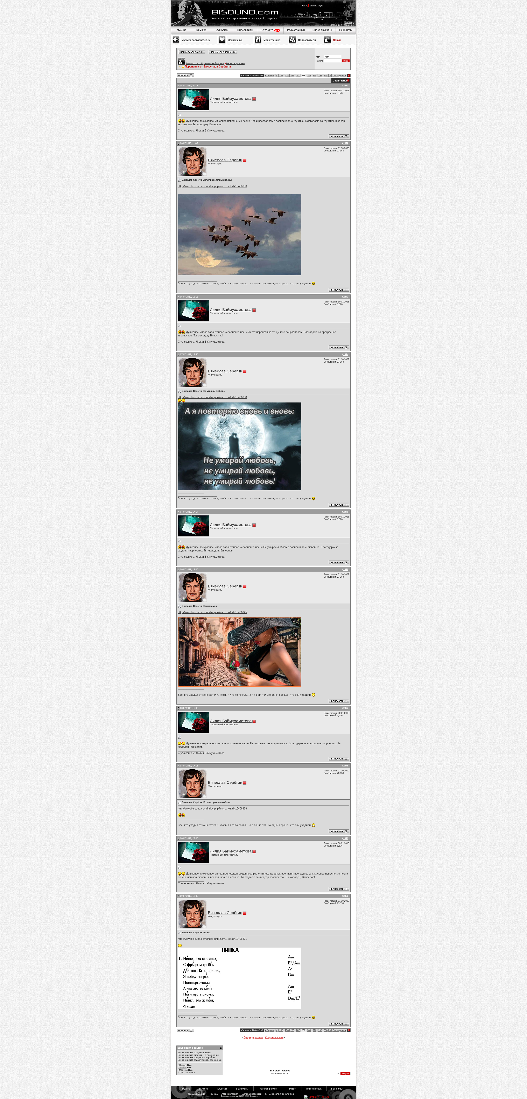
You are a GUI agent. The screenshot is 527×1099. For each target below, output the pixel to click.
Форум (337, 40)
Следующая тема (274, 1037)
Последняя (339, 75)
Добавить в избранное (342, 25)
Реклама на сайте (196, 1094)
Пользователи (307, 40)
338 (326, 75)
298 (320, 75)
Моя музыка (235, 40)
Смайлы (182, 1067)
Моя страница (272, 40)
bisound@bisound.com (283, 1094)
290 (314, 75)
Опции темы (340, 80)
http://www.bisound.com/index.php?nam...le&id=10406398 (212, 808)
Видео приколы (322, 30)
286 (292, 75)
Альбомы (222, 30)
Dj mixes (203, 1088)
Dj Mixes (201, 30)
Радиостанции (296, 30)
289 (309, 75)
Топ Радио (266, 29)
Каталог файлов (268, 1088)
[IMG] (180, 1070)
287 (298, 75)
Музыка (181, 30)
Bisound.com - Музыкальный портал (205, 63)
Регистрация (316, 5)
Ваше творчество (235, 63)
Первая (269, 75)
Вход (304, 5)
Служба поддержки (251, 1094)
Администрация (230, 1094)
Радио (292, 1088)
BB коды (182, 1065)
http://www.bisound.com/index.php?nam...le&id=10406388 (212, 397)
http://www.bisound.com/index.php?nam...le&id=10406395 (212, 612)
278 (287, 75)
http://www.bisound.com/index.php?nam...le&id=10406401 (212, 938)
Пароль (319, 60)
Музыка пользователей (196, 40)
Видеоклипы (245, 30)
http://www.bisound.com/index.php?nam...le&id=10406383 (212, 186)
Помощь (349, 22)
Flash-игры (345, 30)
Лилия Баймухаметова (231, 98)
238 (281, 75)
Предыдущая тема (253, 1037)
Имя (318, 57)
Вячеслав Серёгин (225, 160)
